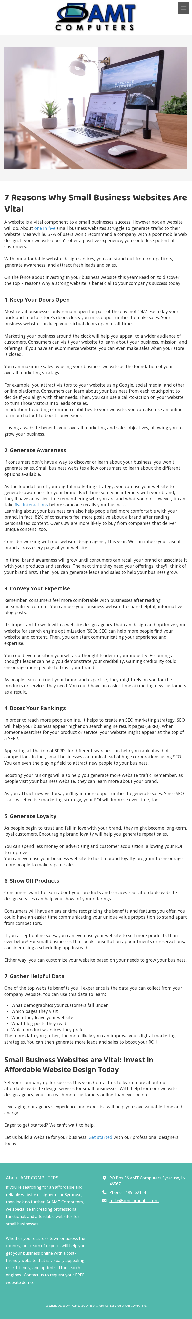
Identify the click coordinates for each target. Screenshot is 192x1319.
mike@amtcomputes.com (134, 1200)
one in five (44, 228)
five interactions (31, 505)
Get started (100, 1137)
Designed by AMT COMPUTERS (128, 1305)
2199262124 (135, 1192)
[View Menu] (184, 8)
